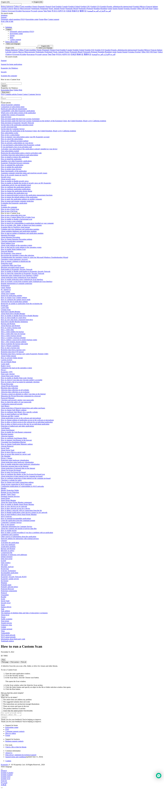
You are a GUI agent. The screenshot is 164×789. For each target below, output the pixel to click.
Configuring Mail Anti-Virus (11, 265)
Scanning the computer (9, 207)
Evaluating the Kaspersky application (14, 203)
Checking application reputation (12, 241)
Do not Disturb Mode (8, 362)
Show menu (5, 92)
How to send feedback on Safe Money (14, 414)
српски (40, 11)
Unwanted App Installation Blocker (13, 442)
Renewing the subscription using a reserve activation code (21, 153)
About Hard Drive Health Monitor (13, 314)
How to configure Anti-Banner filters (14, 438)
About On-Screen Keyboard (11, 470)
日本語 (69, 11)
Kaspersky (5, 765)
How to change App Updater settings (14, 297)
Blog (46, 19)
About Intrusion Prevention (10, 237)
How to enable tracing (9, 530)
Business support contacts (14, 741)
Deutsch (48, 6)
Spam (3, 605)
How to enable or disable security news (15, 181)
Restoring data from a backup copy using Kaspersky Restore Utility (24, 354)
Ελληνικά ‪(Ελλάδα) (15, 11)
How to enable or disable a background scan (16, 219)
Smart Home (5, 498)
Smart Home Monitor (8, 500)
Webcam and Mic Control (10, 416)
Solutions (8, 27)
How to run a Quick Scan (10, 209)
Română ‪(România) (101, 8)
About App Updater (8, 293)
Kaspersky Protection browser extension (15, 163)
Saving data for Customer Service (13, 129)
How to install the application (11, 159)
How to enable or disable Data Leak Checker (17, 378)
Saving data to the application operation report (17, 125)
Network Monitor (7, 251)
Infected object (6, 575)
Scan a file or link (11, 42)
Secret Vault (5, 448)
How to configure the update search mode (15, 299)
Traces (3, 617)
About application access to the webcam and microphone (21, 418)
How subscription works (9, 133)
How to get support (8, 524)
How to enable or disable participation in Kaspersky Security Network (25, 271)
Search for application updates (11, 295)
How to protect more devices (11, 169)
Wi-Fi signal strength (8, 637)
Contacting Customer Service (11, 522)
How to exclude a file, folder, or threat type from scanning (21, 225)
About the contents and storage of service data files (19, 528)
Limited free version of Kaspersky (13, 115)
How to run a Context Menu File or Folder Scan (18, 217)
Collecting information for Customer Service (16, 526)
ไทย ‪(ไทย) (47, 11)
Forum (41, 19)
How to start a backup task (10, 348)
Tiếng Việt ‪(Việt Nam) (145, 8)
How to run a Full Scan (9, 211)
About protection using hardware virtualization (17, 462)
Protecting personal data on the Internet (14, 466)
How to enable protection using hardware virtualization (20, 464)
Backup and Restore (8, 324)
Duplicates (4, 306)
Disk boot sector (6, 559)
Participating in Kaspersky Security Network (16, 269)
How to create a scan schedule (11, 221)
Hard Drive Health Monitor (10, 312)
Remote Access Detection (10, 492)
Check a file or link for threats (15, 747)
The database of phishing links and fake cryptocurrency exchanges (24, 613)
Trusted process (6, 623)
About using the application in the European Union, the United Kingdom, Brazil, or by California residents (38, 131)
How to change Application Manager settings (17, 444)
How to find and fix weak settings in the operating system (21, 247)
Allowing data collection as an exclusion (15, 392)
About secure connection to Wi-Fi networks (16, 484)
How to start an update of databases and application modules (22, 233)
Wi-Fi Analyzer (6, 516)
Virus (3, 631)
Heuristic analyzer (7, 567)
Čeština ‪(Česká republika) (23, 6)
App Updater (5, 291)
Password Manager (7, 398)
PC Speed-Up (6, 289)
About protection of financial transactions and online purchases (23, 408)
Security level (5, 603)
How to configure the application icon (14, 193)
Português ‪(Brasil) (72, 8)
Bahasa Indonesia (7, 6)
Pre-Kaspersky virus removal (11, 253)
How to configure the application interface (16, 187)
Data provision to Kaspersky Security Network (17, 123)
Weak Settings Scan (8, 243)
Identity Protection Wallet (10, 490)
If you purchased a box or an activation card (16, 147)
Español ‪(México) (139, 6)
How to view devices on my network (14, 506)
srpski (110, 8)
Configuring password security (12, 404)
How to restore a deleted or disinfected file (16, 261)
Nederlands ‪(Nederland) (39, 8)
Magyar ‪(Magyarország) (22, 8)
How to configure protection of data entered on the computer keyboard (26, 478)
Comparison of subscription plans (12, 107)
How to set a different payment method (14, 141)
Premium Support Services (10, 496)
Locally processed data (9, 127)
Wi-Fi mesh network (8, 635)
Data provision (6, 117)
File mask (4, 565)
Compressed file (6, 553)
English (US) (95, 6)
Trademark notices (7, 641)
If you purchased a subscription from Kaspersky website (20, 145)
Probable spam (6, 585)
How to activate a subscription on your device (17, 143)
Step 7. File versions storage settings (13, 342)
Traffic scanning (6, 619)
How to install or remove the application (15, 157)
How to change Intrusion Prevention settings (16, 239)
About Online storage (8, 356)
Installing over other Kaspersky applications (16, 161)
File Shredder (5, 456)
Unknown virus (6, 625)
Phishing (4, 583)
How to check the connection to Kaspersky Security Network (22, 273)
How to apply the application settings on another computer (21, 199)
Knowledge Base (7, 90)
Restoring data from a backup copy (13, 350)
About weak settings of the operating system (16, 245)
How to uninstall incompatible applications (16, 518)
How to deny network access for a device (15, 508)
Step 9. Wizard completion (10, 346)
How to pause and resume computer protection (17, 201)
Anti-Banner (5, 428)
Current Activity (6, 360)
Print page (5, 662)
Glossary (4, 541)
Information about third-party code (13, 639)
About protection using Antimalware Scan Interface (19, 277)
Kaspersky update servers (10, 579)
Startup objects (6, 607)
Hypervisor (5, 569)
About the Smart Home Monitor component (16, 502)
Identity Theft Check (8, 494)
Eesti (53, 6)
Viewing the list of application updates (14, 302)
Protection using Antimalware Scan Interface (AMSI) (19, 275)
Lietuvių (10, 8)
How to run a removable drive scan (13, 215)
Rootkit (3, 597)
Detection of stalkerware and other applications (17, 426)
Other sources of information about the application (18, 536)
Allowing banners (7, 436)
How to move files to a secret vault (13, 452)
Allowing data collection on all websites (15, 390)
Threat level (5, 615)
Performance (5, 285)
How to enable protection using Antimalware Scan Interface (22, 279)
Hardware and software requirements (14, 109)
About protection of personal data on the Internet (18, 468)
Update (3, 627)
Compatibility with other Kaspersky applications (18, 111)
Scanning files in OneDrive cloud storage (15, 227)
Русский (34, 11)
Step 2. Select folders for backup (12, 332)
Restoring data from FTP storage (12, 352)
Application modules (8, 547)
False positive (5, 563)
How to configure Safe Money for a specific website (19, 412)
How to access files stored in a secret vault (16, 454)
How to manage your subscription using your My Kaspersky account (25, 137)
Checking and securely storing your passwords (17, 400)
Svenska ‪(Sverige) (130, 8)
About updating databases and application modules (19, 231)
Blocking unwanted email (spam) (12, 267)
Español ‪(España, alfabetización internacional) (116, 6)
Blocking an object (7, 551)
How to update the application (11, 167)
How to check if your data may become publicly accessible (21, 380)
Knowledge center (32, 19)
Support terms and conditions (15, 757)
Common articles (11, 94)
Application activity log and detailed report (16, 185)
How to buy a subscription (10, 135)
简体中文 (75, 11)
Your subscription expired (10, 151)
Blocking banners (7, 434)
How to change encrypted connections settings (17, 482)
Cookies (8, 761)
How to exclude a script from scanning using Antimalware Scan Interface (26, 281)
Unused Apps (5, 310)
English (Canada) (62, 6)
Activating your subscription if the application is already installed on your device (29, 149)
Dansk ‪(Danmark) (38, 6)
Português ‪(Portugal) (86, 8)
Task (2, 609)
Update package (6, 629)
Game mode (5, 364)
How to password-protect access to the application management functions (26, 195)
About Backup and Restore (10, 326)
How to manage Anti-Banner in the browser (16, 440)
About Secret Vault (7, 450)
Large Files (5, 308)
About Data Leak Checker (10, 376)
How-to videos (10, 733)
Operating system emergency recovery (14, 259)
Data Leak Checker (8, 374)
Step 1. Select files (7, 330)
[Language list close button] (2, 769)
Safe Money (5, 406)
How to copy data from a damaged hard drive (17, 320)
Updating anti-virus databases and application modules (20, 229)
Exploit (3, 561)
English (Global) (74, 6)
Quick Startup (6, 287)
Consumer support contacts (14, 731)
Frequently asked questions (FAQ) (13, 19)
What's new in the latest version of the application (18, 113)
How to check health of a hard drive (13, 318)
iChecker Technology (8, 571)
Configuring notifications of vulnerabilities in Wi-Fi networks (22, 486)
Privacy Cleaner (6, 458)
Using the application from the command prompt (18, 520)
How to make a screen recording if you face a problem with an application (27, 532)
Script (3, 599)
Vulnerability (5, 633)
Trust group (5, 621)
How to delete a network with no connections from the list (21, 510)
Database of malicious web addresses (14, 555)
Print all (23, 662)
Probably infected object (9, 587)
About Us (8, 753)
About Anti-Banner (8, 430)
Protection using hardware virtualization (15, 460)
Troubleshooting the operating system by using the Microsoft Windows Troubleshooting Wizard (34, 257)
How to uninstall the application (12, 165)
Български (26, 11)
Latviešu (4, 8)
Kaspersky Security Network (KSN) (14, 577)
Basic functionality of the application (14, 171)
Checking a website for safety (11, 480)
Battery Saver (5, 366)
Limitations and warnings (10, 534)
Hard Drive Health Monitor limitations (14, 322)
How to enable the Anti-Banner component (16, 432)
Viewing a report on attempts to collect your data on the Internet (23, 394)
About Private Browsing (9, 386)
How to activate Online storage (12, 358)
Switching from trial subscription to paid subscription (19, 155)
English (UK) (85, 6)
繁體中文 (83, 11)
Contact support (53, 19)
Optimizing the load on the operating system (16, 368)
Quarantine (5, 595)
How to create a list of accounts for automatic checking (20, 382)
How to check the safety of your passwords (16, 402)
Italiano (155, 6)
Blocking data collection (9, 388)
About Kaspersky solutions (10, 105)
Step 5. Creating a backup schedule (13, 338)
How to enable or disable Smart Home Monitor (17, 504)
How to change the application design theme (16, 191)
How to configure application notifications (16, 189)
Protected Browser (7, 589)
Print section (15, 662)
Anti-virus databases (8, 545)
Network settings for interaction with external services (20, 539)
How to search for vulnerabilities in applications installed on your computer (27, 223)
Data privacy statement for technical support (20, 755)
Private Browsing (7, 384)
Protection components (9, 591)
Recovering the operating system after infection (17, 255)
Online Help (17, 90)
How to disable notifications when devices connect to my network (24, 512)
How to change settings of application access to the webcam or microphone (27, 420)
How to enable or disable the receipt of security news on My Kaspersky (26, 183)
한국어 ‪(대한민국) (59, 11)
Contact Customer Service (31, 94)
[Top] (2, 787)
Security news (6, 177)
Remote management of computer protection (16, 283)
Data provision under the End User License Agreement (20, 119)
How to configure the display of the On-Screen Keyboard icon (23, 474)
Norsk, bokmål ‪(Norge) (57, 8)
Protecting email (6, 263)
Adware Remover (7, 446)
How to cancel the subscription (12, 139)
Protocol (4, 593)
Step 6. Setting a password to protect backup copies (19, 340)
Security (4, 205)
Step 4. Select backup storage (11, 336)
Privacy (3, 370)
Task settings (5, 611)
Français (149, 6)
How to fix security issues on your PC (14, 175)
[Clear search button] (2, 101)
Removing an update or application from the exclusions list (21, 304)
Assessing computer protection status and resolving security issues (24, 173)
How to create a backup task (11, 328)
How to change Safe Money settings (13, 410)
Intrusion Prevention (8, 235)
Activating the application (10, 543)
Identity (3, 488)
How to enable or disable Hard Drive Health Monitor (19, 316)
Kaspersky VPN (6, 372)
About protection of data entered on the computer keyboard (22, 476)
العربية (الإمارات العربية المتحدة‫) (99, 11)
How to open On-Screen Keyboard (13, 472)
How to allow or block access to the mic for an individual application (25, 424)
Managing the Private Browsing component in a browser (21, 396)
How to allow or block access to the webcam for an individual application (27, 422)
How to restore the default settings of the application (19, 197)
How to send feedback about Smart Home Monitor (19, 514)
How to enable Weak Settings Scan (13, 249)
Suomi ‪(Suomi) (118, 8)
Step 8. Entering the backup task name (14, 344)
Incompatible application (9, 573)
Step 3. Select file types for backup (13, 334)
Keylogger (4, 581)
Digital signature (6, 557)
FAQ (7, 729)
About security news (8, 179)
